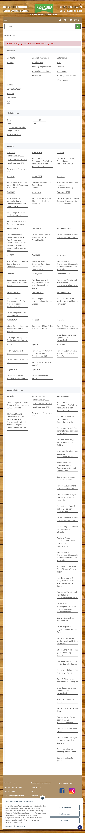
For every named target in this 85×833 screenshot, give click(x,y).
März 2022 (61, 255)
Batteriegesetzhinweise (66, 75)
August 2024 (37, 152)
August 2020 (12, 369)
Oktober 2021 (37, 292)
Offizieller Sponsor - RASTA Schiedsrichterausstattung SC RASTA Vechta (68, 201)
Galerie (10, 84)
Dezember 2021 (63, 273)
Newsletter (36, 75)
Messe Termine (38, 396)
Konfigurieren (64, 814)
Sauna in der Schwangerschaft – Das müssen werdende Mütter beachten (16, 302)
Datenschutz (20, 826)
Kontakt (10, 62)
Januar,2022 (37, 273)
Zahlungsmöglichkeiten (41, 66)
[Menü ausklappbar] (5, 20)
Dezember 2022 (63, 192)
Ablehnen (64, 820)
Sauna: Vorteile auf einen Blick (17, 361)
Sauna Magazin (63, 396)
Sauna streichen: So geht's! (40, 377)
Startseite (11, 58)
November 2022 (13, 228)
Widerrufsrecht (63, 80)
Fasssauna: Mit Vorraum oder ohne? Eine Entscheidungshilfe (42, 353)
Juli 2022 (10, 255)
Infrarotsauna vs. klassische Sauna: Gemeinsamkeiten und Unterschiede (16, 202)
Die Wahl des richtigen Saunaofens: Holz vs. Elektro (41, 185)
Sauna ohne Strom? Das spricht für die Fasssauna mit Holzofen (17, 185)
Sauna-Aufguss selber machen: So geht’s (16, 213)
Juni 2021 (61, 320)
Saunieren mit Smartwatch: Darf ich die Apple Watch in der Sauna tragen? (42, 162)
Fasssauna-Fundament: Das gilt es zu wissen (16, 222)
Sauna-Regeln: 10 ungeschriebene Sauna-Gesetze (42, 301)
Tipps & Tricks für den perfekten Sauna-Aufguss (67, 327)
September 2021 (64, 292)
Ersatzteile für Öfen (17, 127)
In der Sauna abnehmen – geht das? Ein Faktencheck (67, 337)
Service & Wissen (14, 89)
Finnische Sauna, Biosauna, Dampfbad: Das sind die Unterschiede (41, 265)
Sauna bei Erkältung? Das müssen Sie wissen (42, 327)
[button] (60, 20)
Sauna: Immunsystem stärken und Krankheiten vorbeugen (67, 301)
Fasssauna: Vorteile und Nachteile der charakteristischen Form (67, 282)
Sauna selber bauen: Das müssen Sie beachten (67, 236)
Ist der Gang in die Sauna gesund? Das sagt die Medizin (17, 329)
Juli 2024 (60, 152)
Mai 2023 (60, 176)
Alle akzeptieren (65, 807)
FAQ (8, 102)
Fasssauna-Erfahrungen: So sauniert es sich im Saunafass (67, 353)
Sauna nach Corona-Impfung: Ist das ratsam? (17, 377)
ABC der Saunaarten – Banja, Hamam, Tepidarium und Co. (66, 161)
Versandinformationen (41, 71)
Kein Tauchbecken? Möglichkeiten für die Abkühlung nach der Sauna (40, 284)
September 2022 (64, 228)
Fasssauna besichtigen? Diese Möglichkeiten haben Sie (41, 201)
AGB (58, 62)
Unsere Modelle (39, 120)
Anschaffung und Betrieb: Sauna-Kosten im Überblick (17, 264)
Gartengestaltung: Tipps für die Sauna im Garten (17, 338)
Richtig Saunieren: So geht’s (15, 352)
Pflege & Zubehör (14, 131)
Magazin (10, 93)
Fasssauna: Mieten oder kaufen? (42, 363)
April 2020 (36, 369)
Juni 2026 (10, 152)
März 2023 (36, 192)
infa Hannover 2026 (16, 156)
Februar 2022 (12, 273)
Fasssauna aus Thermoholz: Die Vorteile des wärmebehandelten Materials (67, 265)
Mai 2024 (10, 176)
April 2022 (36, 255)
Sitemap (60, 66)
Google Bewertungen (40, 58)
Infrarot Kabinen (14, 134)
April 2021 (36, 344)
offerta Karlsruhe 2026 (17, 159)
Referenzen (11, 98)
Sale (34, 123)
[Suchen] (78, 26)
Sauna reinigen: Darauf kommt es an (16, 314)
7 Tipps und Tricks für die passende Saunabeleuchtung (67, 185)
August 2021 (12, 320)
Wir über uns (37, 62)
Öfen (9, 123)
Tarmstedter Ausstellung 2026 (17, 170)
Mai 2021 (10, 344)
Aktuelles (10, 396)
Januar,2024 (37, 176)
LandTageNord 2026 (16, 163)
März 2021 (61, 344)
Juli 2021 (35, 320)
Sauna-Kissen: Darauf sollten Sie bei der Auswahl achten (41, 237)
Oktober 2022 (37, 228)
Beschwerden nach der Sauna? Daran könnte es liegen (17, 282)
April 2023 (11, 192)
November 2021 (13, 292)
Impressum (9, 826)
